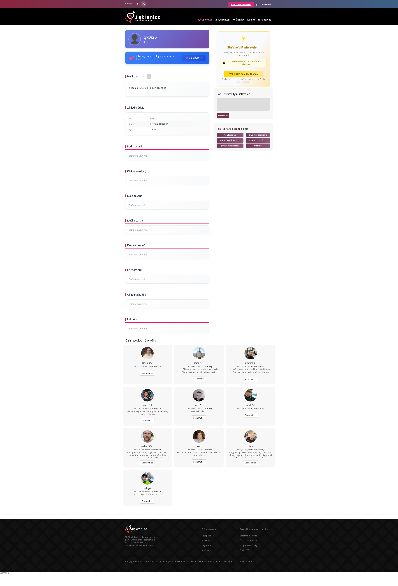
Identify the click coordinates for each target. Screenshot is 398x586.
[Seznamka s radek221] (250, 395)
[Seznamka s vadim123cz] (147, 436)
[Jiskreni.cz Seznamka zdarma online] (137, 3)
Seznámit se (147, 373)
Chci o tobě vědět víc (231, 140)
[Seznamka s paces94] (147, 395)
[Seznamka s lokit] (199, 436)
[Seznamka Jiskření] (136, 534)
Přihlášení (206, 540)
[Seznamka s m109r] (199, 395)
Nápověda (265, 19)
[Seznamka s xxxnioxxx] (250, 353)
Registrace (206, 545)
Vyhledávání (223, 19)
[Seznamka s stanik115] (199, 353)
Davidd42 (147, 362)
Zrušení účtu (245, 550)
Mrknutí (259, 146)
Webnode (228, 561)
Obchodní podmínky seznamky (173, 561)
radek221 (250, 404)
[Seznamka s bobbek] (250, 436)
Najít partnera (207, 535)
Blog (252, 19)
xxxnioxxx (250, 362)
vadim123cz (147, 446)
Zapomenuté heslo (248, 535)
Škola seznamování (248, 540)
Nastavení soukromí (244, 561)
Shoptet (218, 561)
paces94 (147, 404)
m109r (199, 404)
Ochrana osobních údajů (201, 561)
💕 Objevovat (205, 19)
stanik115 (199, 362)
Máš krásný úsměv (231, 146)
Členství (239, 19)
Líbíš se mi (231, 135)
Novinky (205, 550)
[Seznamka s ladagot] (147, 478)
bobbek (251, 446)
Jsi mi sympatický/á (259, 135)
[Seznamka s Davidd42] (147, 353)
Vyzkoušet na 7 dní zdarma (243, 74)
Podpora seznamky (248, 545)
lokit (199, 446)
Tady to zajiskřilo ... (259, 140)
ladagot (147, 488)
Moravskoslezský (153, 366)
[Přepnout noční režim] (143, 4)
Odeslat (222, 115)
